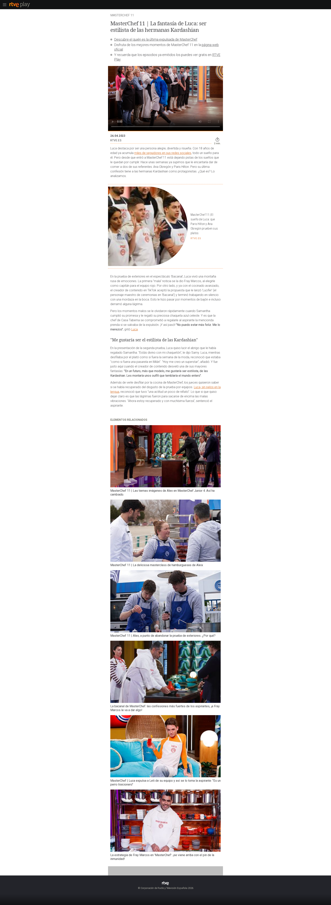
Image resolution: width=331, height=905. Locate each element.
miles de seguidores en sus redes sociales (162, 153)
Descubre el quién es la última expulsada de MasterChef (155, 39)
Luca (134, 329)
